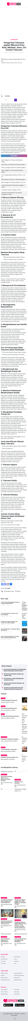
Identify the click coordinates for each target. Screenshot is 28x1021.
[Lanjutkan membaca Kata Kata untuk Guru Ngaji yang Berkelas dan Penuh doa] (7, 913)
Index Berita (17, 994)
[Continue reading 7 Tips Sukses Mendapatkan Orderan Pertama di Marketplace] (24, 606)
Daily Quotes (17, 956)
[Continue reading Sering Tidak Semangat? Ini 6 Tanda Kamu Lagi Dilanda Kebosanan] (24, 638)
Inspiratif (16, 961)
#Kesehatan (17, 977)
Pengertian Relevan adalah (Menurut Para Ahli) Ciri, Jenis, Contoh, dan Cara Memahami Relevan (20, 925)
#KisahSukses (4, 977)
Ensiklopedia (4, 959)
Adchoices (16, 991)
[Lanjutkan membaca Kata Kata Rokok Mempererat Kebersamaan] (6, 933)
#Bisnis (3, 975)
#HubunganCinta (18, 973)
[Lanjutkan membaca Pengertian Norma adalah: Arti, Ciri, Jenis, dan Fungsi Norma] (24, 758)
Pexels (21, 259)
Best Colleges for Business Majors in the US (13, 182)
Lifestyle (3, 698)
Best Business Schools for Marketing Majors (13, 179)
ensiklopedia (14, 39)
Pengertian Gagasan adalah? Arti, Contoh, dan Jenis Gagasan (9, 622)
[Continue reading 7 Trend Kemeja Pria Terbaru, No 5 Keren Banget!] (24, 615)
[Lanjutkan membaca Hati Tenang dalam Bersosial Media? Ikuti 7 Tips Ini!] (24, 708)
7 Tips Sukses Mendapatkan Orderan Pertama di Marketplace (10, 603)
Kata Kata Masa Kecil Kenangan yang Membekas (20, 940)
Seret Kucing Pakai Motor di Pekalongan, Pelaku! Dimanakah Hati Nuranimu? (15, 670)
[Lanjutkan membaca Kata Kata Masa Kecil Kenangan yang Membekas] (21, 933)
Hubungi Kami (4, 994)
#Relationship (4, 973)
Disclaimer (16, 989)
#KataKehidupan (18, 979)
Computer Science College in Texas (11, 190)
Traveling (3, 961)
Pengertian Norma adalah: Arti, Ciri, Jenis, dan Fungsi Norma (9, 758)
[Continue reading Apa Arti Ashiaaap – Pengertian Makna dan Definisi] (24, 630)
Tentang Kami (4, 989)
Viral (15, 963)
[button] (26, 4)
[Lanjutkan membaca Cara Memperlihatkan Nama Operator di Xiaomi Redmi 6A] (7, 842)
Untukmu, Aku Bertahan (19, 782)
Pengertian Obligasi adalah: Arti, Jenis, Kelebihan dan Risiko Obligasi (20, 902)
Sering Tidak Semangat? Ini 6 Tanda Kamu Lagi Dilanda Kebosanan (10, 637)
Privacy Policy (4, 991)
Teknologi (3, 963)
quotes (2, 714)
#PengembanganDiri (19, 975)
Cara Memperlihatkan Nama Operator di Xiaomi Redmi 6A (7, 901)
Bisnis (15, 959)
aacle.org (9, 448)
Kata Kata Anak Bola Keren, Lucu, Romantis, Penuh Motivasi (6, 778)
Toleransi (18, 591)
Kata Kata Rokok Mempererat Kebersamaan (5, 940)
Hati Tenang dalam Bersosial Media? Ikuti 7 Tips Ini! (9, 709)
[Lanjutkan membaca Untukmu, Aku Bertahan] (21, 774)
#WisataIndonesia (5, 979)
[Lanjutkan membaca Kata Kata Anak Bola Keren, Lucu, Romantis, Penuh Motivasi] (7, 771)
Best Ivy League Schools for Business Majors (14, 167)
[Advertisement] (12, 6)
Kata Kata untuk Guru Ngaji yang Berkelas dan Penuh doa (7, 922)
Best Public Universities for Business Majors (13, 164)
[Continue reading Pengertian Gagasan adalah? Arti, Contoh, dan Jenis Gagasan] (24, 623)
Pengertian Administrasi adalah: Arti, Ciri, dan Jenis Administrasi (10, 739)
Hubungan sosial (9, 591)
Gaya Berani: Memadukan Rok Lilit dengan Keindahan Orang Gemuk (13, 688)
